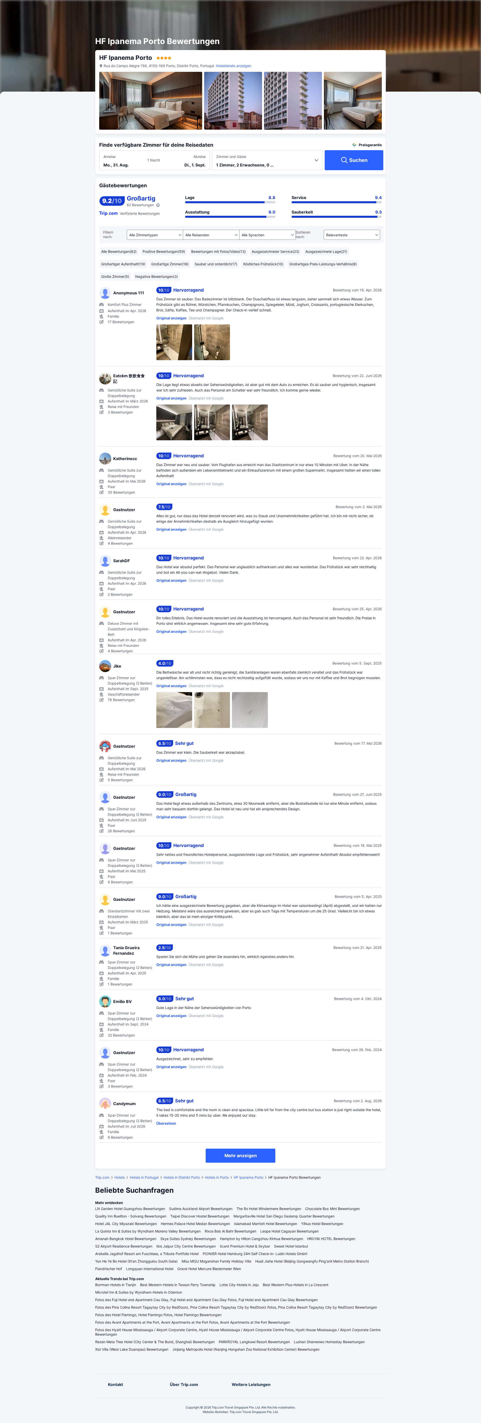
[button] (430, 8)
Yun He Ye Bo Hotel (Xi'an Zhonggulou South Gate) (136, 1261)
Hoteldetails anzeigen (233, 66)
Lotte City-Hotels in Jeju (239, 1285)
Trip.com (102, 1177)
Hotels (119, 1177)
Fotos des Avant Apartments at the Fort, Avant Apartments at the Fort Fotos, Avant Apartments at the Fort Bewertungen (192, 1322)
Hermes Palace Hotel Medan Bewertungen (195, 1224)
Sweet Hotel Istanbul (291, 1246)
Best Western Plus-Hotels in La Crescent (295, 1285)
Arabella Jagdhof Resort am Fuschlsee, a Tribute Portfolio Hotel (147, 1254)
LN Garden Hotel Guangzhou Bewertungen (130, 1208)
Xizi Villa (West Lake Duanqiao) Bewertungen (131, 1349)
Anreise (109, 156)
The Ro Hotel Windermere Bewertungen (268, 1208)
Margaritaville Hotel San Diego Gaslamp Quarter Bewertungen (283, 1216)
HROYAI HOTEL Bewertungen (331, 1239)
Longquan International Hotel (149, 1269)
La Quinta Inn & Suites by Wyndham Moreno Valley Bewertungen (148, 1231)
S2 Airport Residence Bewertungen (123, 1246)
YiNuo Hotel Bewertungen (322, 1224)
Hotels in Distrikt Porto (182, 1177)
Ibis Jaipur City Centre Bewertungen (186, 1246)
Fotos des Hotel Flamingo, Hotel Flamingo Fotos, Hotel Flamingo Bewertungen (158, 1315)
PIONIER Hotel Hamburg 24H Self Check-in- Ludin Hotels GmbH (255, 1254)
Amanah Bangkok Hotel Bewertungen (125, 1239)
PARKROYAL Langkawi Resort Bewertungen (254, 1342)
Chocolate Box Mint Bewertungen (332, 1208)
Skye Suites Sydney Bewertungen (188, 1239)
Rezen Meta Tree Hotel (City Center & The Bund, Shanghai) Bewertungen (155, 1342)
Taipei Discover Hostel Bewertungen (199, 1216)
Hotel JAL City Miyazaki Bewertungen (126, 1224)
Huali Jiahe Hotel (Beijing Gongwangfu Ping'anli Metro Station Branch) (312, 1261)
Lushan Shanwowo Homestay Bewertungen (329, 1342)
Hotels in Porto (217, 1177)
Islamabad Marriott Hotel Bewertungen (265, 1224)
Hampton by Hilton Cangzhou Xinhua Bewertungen (261, 1239)
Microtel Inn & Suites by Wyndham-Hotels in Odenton (138, 1292)
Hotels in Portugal (144, 1177)
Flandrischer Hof (108, 1269)
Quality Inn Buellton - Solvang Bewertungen (130, 1216)
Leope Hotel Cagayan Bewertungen (289, 1231)
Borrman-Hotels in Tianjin (115, 1285)
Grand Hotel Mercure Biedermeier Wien (209, 1269)
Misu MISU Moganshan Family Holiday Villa (216, 1261)
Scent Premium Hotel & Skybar (245, 1246)
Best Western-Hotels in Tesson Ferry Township (177, 1285)
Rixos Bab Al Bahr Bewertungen (230, 1231)
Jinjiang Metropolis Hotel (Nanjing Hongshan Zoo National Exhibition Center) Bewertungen (245, 1349)
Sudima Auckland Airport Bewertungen (200, 1208)
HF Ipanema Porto (248, 1177)
